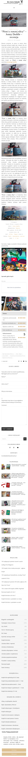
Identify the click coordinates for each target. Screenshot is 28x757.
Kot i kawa (4, 633)
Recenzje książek (5, 664)
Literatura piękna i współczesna (9, 654)
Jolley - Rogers (19, 354)
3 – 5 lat (16, 238)
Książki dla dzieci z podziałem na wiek (11, 602)
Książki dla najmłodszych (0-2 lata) (10, 677)
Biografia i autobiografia (7, 619)
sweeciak (5, 361)
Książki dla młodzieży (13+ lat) (9, 691)
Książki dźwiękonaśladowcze (8, 722)
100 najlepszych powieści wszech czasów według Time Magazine (12, 563)
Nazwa (3, 376)
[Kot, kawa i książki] (14, 2)
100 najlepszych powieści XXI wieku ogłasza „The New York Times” (13, 583)
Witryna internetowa (6, 391)
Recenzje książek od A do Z (8, 592)
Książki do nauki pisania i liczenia (9, 718)
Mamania (18, 228)
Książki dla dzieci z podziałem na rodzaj (11, 599)
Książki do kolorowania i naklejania (10, 715)
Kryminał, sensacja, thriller (8, 636)
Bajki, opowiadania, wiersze (16, 236)
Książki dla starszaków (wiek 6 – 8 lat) (11, 684)
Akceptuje (14, 750)
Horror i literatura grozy (7, 630)
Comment (4, 405)
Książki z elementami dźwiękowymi (10, 728)
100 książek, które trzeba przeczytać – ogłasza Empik (13, 569)
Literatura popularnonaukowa (9, 657)
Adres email (5, 384)
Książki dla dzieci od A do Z (8, 595)
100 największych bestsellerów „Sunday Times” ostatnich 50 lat (13, 576)
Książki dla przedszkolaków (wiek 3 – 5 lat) (12, 681)
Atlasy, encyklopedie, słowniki (9, 701)
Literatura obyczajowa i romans (9, 650)
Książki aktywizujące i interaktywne (10, 708)
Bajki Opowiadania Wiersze (8, 354)
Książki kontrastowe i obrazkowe (9, 725)
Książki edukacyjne (6, 711)
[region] (14, 743)
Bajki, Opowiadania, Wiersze (8, 704)
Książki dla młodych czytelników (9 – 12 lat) (12, 688)
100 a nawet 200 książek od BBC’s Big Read (12, 588)
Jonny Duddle (16, 226)
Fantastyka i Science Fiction (8, 623)
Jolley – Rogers (13, 234)
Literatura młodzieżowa (7, 647)
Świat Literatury (5, 667)
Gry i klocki (4, 626)
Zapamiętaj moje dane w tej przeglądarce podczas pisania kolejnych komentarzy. (12, 401)
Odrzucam (14, 754)
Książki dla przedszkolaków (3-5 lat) (17, 355)
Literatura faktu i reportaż (8, 643)
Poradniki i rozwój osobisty (8, 660)
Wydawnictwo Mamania (7, 357)
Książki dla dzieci (14, 29)
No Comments (17, 40)
